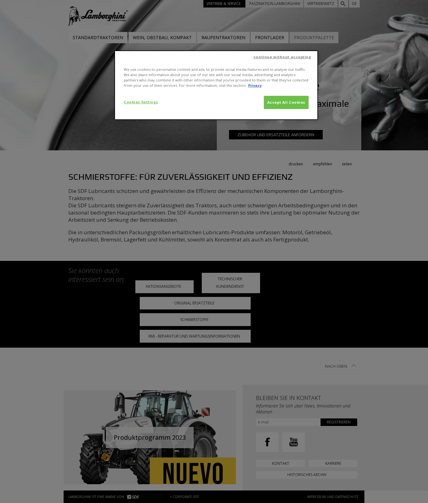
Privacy (255, 85)
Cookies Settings (141, 102)
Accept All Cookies (286, 102)
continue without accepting (282, 56)
